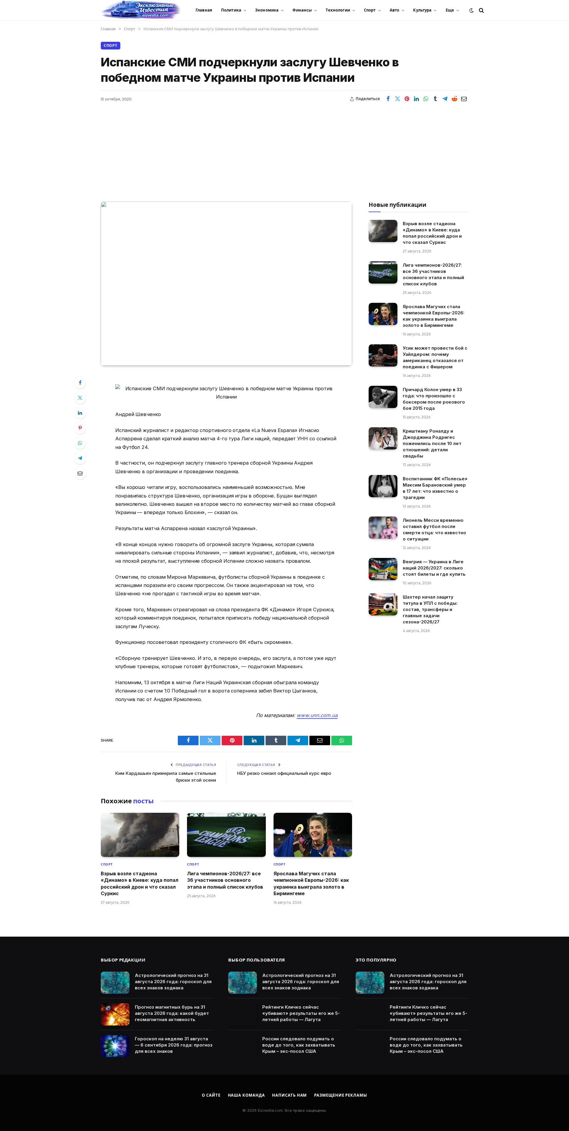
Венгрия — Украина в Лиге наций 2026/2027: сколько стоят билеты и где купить (434, 568)
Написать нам (289, 1095)
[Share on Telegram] (444, 99)
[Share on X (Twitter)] (397, 99)
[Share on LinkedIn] (416, 99)
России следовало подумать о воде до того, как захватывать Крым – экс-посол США (298, 1045)
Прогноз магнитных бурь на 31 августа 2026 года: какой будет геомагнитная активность (172, 1013)
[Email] (80, 473)
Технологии (338, 10)
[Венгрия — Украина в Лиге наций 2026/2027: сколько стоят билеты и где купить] (383, 569)
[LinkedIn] (80, 413)
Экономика (267, 10)
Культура (422, 10)
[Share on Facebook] (387, 99)
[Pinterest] (80, 428)
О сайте (211, 1095)
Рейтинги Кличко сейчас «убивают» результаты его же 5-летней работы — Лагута (301, 1013)
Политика (231, 10)
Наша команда (246, 1095)
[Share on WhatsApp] (425, 99)
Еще (450, 10)
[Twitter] (80, 398)
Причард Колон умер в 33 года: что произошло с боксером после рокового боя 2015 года (434, 399)
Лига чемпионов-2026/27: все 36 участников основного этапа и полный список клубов (225, 880)
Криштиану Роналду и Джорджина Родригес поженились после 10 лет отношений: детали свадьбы (432, 443)
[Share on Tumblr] (435, 99)
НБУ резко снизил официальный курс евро (284, 773)
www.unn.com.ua (317, 715)
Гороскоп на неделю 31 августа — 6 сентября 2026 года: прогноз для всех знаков (173, 1045)
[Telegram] (80, 458)
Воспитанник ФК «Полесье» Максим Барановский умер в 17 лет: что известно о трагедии (435, 488)
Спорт (370, 10)
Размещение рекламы (340, 1095)
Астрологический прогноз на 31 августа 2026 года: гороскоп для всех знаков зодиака (173, 981)
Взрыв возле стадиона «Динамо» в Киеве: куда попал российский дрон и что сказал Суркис (139, 883)
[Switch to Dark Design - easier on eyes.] (471, 10)
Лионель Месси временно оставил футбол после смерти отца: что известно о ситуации (434, 529)
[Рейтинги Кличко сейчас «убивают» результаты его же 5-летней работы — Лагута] (242, 1014)
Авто (394, 10)
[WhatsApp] (80, 443)
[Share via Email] (463, 99)
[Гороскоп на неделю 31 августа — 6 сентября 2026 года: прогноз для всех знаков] (115, 1046)
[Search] (481, 10)
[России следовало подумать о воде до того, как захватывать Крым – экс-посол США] (242, 1046)
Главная (204, 10)
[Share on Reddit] (454, 99)
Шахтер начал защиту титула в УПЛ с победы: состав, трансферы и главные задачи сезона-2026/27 (430, 609)
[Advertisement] (284, 148)
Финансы (302, 10)
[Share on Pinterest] (406, 99)
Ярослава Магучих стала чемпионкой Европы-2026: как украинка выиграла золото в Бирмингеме (311, 883)
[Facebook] (80, 382)
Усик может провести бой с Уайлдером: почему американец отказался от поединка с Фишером (435, 357)
